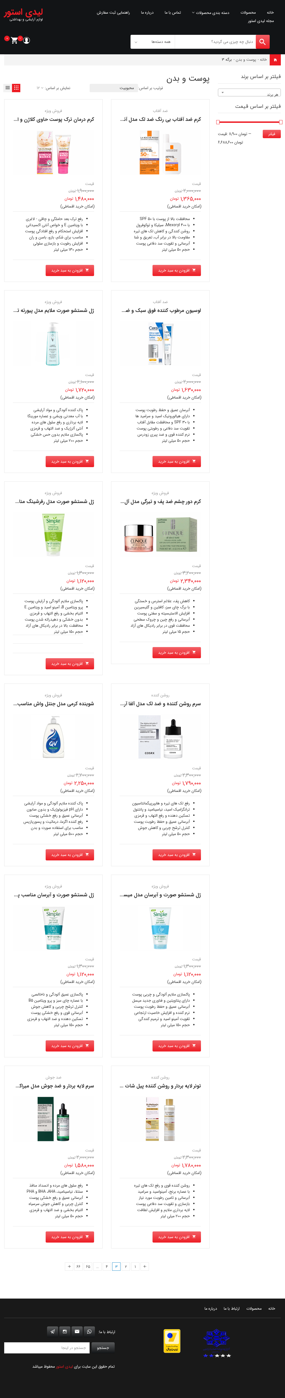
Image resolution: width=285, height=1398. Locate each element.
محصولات (248, 12)
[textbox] (249, 95)
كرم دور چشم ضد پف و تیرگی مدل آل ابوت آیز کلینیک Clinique (134, 502)
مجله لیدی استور (261, 21)
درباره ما (147, 12)
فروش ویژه (53, 111)
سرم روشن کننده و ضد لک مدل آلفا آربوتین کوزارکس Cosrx (138, 704)
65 (88, 1267)
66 (78, 1267)
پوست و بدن (246, 60)
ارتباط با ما (232, 1309)
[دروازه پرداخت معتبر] (172, 1341)
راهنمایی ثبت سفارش (113, 12)
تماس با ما (173, 12)
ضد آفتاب (160, 111)
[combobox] (249, 92)
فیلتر (271, 134)
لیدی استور (64, 1366)
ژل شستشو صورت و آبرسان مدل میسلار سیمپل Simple (143, 895)
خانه (270, 12)
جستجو (103, 1348)
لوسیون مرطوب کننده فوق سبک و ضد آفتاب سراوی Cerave (138, 310)
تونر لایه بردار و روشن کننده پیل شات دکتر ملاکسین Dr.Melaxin (133, 1086)
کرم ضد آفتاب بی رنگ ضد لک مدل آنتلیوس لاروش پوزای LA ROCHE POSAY (120, 119)
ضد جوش (54, 1077)
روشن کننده (160, 695)
